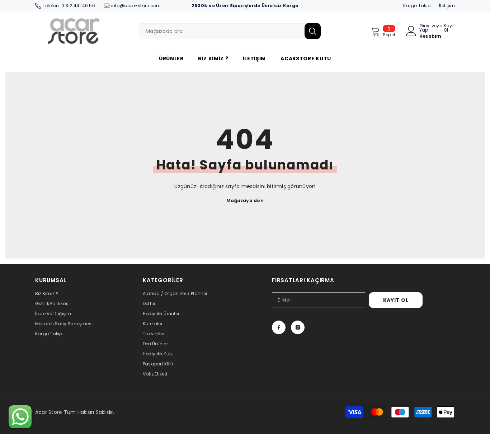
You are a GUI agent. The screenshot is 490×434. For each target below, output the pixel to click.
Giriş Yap (424, 28)
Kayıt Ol (449, 28)
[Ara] (230, 31)
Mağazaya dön (245, 200)
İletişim (447, 6)
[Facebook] (279, 327)
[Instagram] (298, 327)
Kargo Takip (416, 6)
